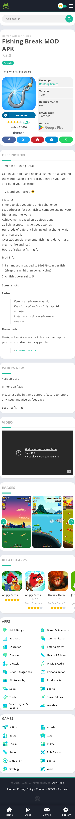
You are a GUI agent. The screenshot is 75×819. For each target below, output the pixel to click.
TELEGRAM (21, 115)
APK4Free (58, 783)
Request (63, 789)
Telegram (51, 140)
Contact (40, 789)
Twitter (23, 140)
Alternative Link (26, 350)
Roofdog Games (48, 84)
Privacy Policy (25, 789)
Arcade (27, 35)
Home (5, 35)
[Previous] (3, 522)
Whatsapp (66, 140)
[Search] (69, 19)
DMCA (51, 789)
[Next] (71, 522)
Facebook (9, 140)
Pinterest (37, 140)
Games (16, 35)
